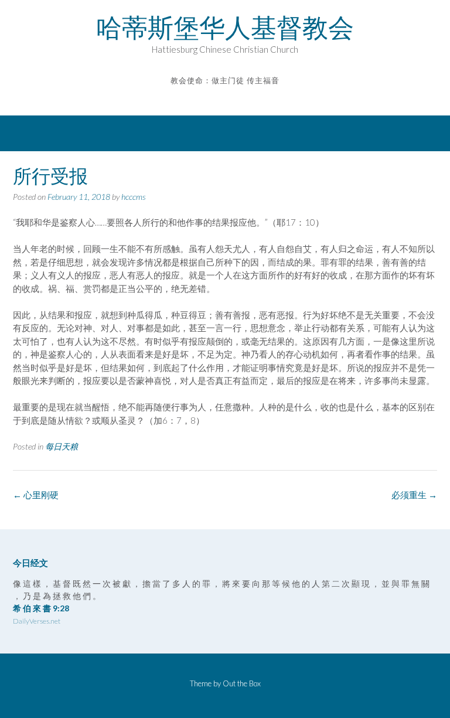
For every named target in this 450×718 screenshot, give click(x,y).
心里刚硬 (36, 494)
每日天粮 (61, 446)
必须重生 (414, 494)
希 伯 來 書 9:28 (41, 608)
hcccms (133, 197)
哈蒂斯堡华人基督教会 (225, 27)
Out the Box (242, 683)
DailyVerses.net (36, 621)
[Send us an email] (217, 98)
